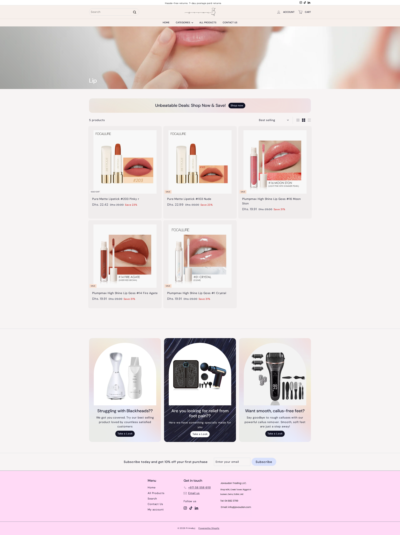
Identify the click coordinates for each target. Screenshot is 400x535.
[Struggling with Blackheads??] (125, 374)
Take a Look (125, 433)
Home (166, 22)
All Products (156, 493)
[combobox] (114, 12)
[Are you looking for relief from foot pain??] (200, 374)
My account (156, 509)
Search (152, 498)
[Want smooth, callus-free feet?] (275, 374)
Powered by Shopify (208, 528)
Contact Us (230, 22)
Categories (183, 22)
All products (207, 22)
